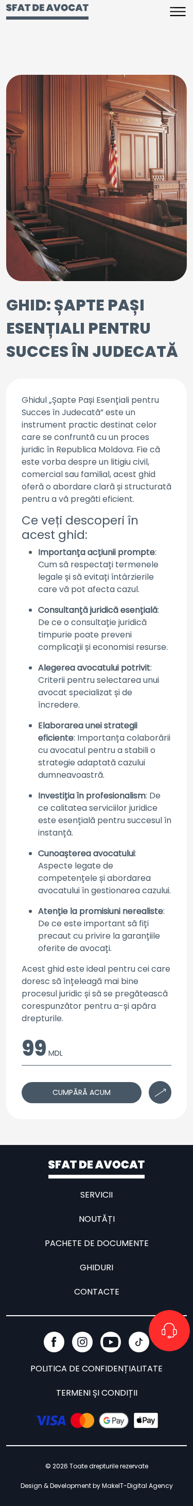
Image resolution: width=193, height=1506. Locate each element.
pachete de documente (97, 1243)
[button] (178, 11)
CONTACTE (96, 1292)
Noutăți (97, 1219)
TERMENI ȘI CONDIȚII (96, 1393)
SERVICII (96, 1195)
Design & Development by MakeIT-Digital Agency (97, 1485)
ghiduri (96, 1267)
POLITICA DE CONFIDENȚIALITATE (96, 1368)
